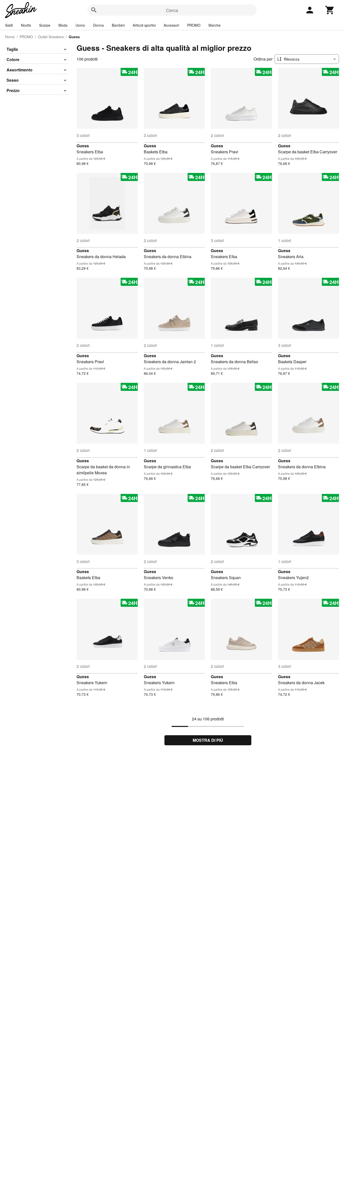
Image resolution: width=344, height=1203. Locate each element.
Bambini (118, 25)
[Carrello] (330, 10)
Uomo (80, 25)
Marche (215, 25)
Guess (83, 146)
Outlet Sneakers (51, 36)
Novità (26, 25)
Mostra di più (208, 740)
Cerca (172, 10)
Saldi (9, 25)
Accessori (171, 25)
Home (10, 36)
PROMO (193, 25)
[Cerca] (93, 10)
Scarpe (44, 25)
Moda (62, 25)
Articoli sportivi (144, 25)
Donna (98, 25)
